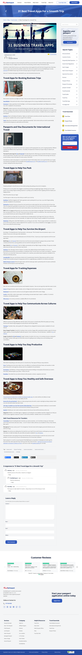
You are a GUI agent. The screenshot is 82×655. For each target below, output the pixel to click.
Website (6, 535)
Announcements (66, 53)
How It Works (27, 2)
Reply (10, 474)
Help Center (35, 2)
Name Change (7, 638)
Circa (4, 365)
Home (4, 20)
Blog (8, 20)
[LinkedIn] (10, 607)
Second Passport (7, 641)
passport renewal (66, 87)
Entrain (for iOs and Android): (10, 401)
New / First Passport (8, 625)
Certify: (5, 294)
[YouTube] (14, 607)
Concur (5, 289)
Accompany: (6, 369)
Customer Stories (66, 57)
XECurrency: (6, 298)
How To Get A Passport (67, 70)
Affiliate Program (22, 625)
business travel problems (28, 449)
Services (19, 2)
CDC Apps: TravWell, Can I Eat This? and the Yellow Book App (17, 405)
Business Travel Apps (17, 449)
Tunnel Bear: (6, 421)
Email (6, 528)
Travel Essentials (66, 91)
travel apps (18, 451)
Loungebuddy (6, 257)
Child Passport (7, 628)
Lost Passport (7, 630)
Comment (7, 503)
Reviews (20, 630)
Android (22, 153)
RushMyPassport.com (30, 161)
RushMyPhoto (22, 643)
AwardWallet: (6, 101)
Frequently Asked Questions (68, 60)
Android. (5, 333)
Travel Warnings (66, 101)
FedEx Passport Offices (39, 628)
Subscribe (69, 147)
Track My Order (62, 2)
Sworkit (5, 410)
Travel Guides (14, 20)
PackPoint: (5, 200)
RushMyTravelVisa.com (42, 161)
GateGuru (5, 249)
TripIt (4, 120)
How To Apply (65, 67)
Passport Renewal (7, 623)
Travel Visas (51, 628)
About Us (50, 2)
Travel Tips (43, 2)
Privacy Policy (44, 652)
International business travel (9, 451)
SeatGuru (5, 116)
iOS (14, 336)
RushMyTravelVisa (36, 443)
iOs (17, 153)
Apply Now (57, 600)
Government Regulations (68, 64)
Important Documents (67, 74)
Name (6, 521)
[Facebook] (4, 607)
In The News (21, 636)
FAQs (35, 630)
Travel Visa (64, 97)
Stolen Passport (7, 633)
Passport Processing (67, 84)
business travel (9, 449)
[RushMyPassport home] (8, 3)
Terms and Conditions (33, 652)
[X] (20, 607)
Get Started (70, 42)
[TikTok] (17, 607)
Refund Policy (57, 652)
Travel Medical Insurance (54, 623)
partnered (5, 70)
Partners (64, 77)
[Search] (77, 24)
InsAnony (9, 470)
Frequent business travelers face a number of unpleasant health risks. (18, 397)
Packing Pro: (6, 204)
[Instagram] (7, 607)
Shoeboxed (5, 291)
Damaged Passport (8, 636)
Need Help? (74, 2)
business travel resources (39, 449)
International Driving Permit (55, 625)
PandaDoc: (5, 374)
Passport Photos (66, 80)
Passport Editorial (13, 58)
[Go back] (6, 11)
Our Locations (22, 633)
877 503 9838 (8, 603)
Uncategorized (65, 104)
